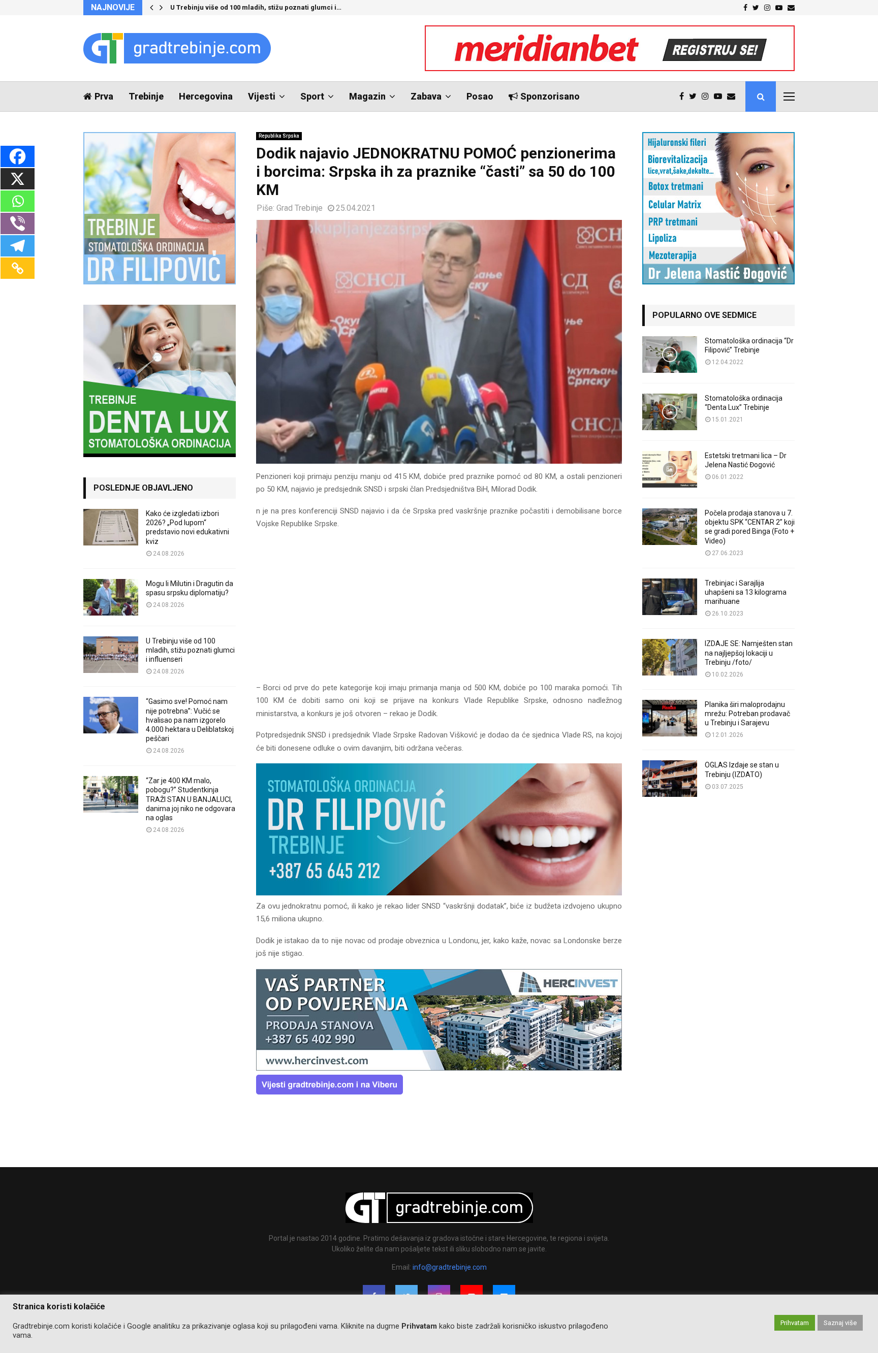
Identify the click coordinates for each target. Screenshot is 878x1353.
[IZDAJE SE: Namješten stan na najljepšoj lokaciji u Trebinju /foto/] (669, 657)
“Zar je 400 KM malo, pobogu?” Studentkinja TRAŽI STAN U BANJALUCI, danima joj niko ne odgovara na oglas (190, 799)
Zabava (426, 96)
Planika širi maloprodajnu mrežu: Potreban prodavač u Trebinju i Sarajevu (747, 713)
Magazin (367, 96)
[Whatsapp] (17, 201)
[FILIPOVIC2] (439, 892)
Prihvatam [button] (794, 1323)
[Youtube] (720, 96)
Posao (479, 96)
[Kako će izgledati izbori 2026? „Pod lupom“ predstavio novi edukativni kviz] (110, 527)
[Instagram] (708, 96)
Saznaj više (840, 1323)
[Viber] (17, 223)
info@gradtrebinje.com (450, 1267)
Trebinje (146, 96)
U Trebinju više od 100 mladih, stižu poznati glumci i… (255, 7)
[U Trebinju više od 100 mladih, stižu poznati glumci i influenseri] (110, 654)
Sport (312, 96)
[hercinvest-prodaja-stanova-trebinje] (439, 1068)
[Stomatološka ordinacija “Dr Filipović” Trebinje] (669, 354)
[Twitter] (695, 96)
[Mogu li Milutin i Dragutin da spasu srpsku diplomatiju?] (110, 597)
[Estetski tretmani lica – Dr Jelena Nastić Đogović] (669, 469)
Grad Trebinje (299, 208)
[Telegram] (17, 246)
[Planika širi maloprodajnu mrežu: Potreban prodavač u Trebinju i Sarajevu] (669, 718)
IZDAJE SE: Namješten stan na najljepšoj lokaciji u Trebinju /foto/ (749, 652)
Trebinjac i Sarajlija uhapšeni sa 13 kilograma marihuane (746, 592)
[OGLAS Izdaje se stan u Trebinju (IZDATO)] (669, 778)
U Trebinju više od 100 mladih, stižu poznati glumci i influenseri (190, 650)
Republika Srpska (279, 136)
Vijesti (261, 96)
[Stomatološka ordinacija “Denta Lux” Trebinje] (669, 412)
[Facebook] (684, 96)
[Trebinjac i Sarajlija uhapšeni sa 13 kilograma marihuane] (669, 596)
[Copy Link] (17, 268)
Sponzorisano (550, 96)
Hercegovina (206, 96)
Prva (104, 96)
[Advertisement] (439, 610)
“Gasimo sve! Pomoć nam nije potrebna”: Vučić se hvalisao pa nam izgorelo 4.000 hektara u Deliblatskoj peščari (190, 720)
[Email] (733, 96)
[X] (17, 179)
